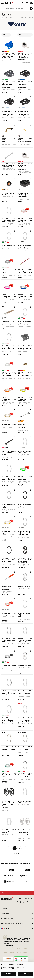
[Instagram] (26, 898)
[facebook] (23, 898)
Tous (25, 881)
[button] (17, 908)
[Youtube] (20, 898)
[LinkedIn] (31, 898)
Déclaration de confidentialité (9, 969)
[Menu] (13, 958)
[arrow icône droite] (24, 848)
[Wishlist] (27, 3)
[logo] (7, 3)
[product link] (9, 799)
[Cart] (31, 3)
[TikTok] (28, 898)
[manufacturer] (9, 869)
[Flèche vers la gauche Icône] (10, 848)
